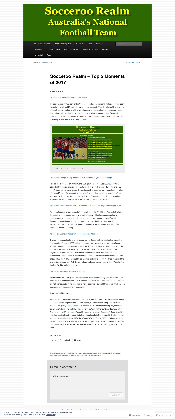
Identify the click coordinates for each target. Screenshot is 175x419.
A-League (79, 43)
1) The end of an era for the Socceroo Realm (68, 97)
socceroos (117, 353)
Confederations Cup (78, 299)
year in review (70, 355)
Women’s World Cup (90, 49)
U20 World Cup (39, 49)
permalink (97, 355)
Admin (80, 355)
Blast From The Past (71, 49)
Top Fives (99, 43)
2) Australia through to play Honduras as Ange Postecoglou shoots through (81, 177)
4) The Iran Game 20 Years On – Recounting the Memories (75, 233)
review (100, 353)
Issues (89, 43)
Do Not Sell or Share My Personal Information (96, 410)
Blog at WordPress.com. (71, 410)
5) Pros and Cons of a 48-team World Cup (67, 271)
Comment (116, 395)
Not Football (38, 55)
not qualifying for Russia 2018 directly (73, 305)
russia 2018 (107, 353)
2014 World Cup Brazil (63, 43)
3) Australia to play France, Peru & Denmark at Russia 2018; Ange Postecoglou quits (85, 205)
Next (139, 62)
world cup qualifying (57, 355)
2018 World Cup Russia (42, 43)
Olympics (105, 49)
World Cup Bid (54, 49)
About (49, 55)
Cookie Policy (51, 414)
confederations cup (90, 353)
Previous (130, 62)
